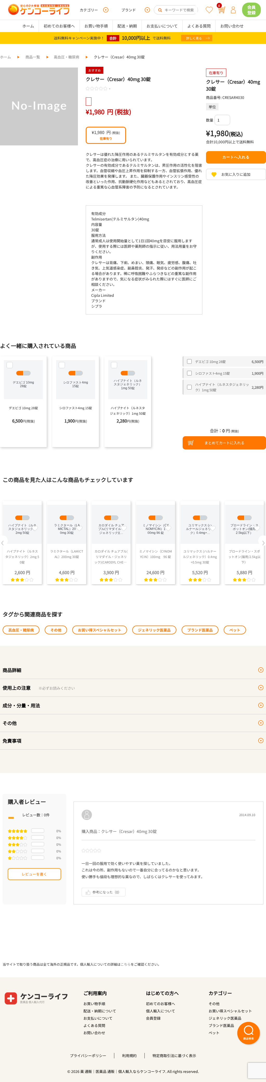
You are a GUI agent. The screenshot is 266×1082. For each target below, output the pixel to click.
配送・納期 (127, 26)
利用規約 (129, 1055)
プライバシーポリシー (88, 1055)
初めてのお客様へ (59, 26)
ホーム (28, 26)
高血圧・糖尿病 (66, 56)
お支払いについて (162, 26)
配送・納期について (99, 1010)
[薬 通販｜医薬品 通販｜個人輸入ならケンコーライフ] (39, 10)
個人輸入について (160, 1010)
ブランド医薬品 (200, 630)
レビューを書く (34, 874)
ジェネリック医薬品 (154, 630)
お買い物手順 (96, 26)
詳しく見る (194, 38)
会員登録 (251, 10)
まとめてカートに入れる (224, 442)
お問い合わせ (232, 26)
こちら (126, 964)
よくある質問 (199, 26)
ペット (234, 630)
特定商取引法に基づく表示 (174, 1055)
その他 (55, 630)
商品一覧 (32, 56)
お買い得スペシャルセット (99, 630)
